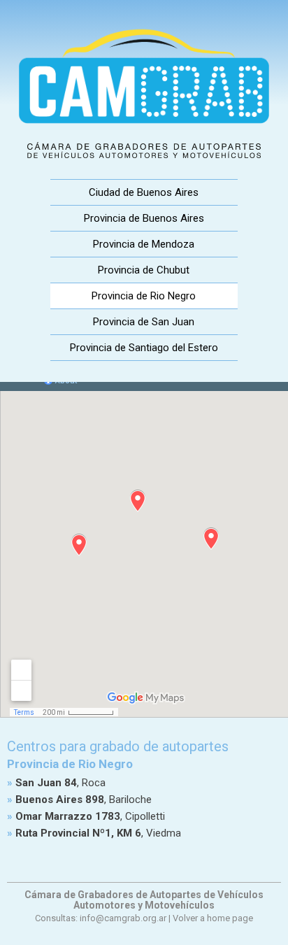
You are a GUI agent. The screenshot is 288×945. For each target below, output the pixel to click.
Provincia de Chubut (143, 270)
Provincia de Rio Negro (144, 296)
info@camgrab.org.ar (123, 918)
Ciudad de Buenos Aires (144, 192)
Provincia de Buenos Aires (144, 218)
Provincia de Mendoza (143, 244)
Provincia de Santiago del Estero (144, 347)
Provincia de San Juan (143, 321)
